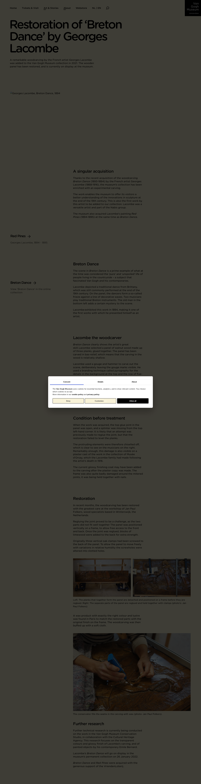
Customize (99, 401)
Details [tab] (100, 382)
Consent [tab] (66, 382)
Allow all (132, 401)
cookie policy (77, 394)
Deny (68, 401)
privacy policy (93, 394)
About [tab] (134, 382)
